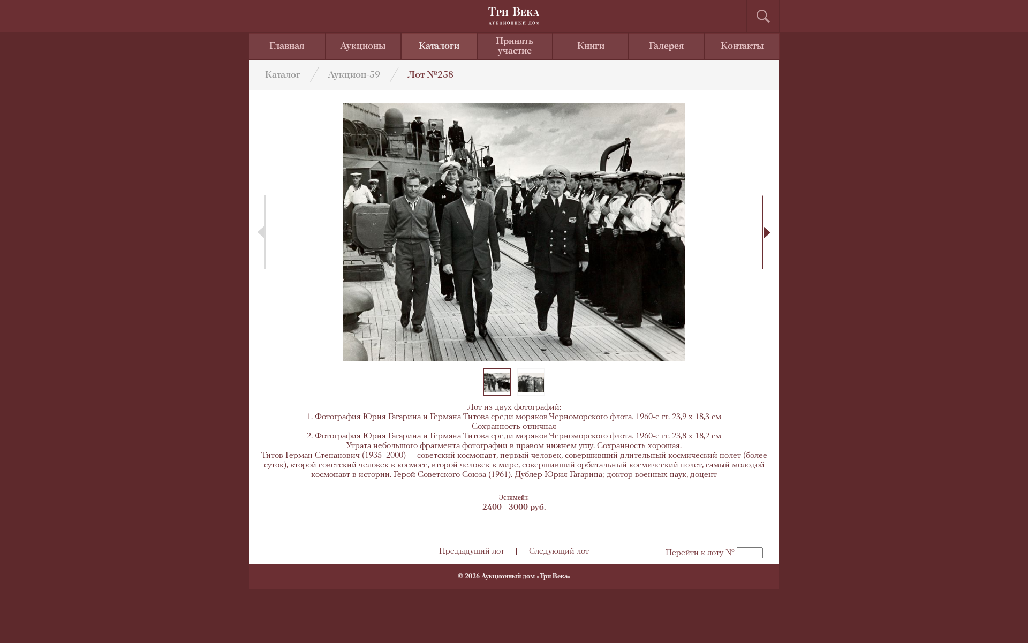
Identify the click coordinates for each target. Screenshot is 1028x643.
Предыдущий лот (471, 551)
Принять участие (514, 46)
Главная (286, 46)
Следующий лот (559, 551)
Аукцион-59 (354, 75)
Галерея (666, 46)
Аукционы (363, 46)
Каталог (282, 75)
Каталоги (439, 46)
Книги (590, 46)
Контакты (742, 46)
